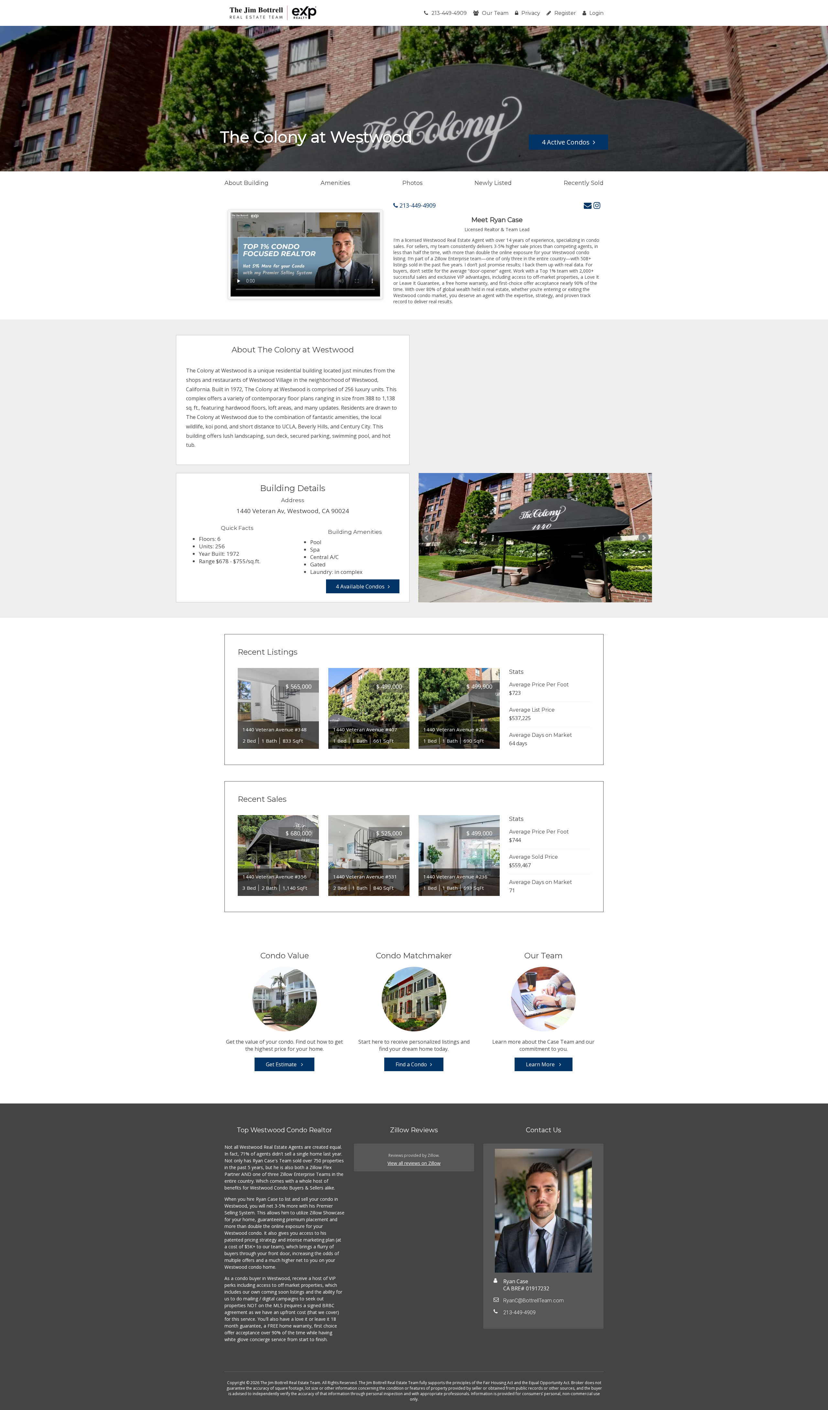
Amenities (335, 183)
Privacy (530, 13)
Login (596, 13)
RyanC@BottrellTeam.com (533, 1300)
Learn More (541, 1064)
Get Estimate (282, 1064)
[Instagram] (597, 205)
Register (565, 13)
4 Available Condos (360, 586)
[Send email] (588, 205)
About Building (246, 183)
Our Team (495, 13)
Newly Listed (493, 183)
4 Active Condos (566, 142)
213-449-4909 (449, 13)
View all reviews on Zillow (414, 1163)
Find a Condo (411, 1064)
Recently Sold (584, 183)
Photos (412, 183)
